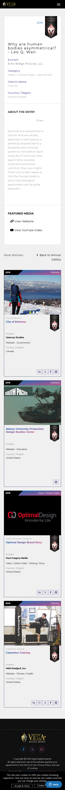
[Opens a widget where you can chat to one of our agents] (53, 784)
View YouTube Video (28, 230)
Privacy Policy (44, 765)
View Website (24, 221)
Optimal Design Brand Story (24, 542)
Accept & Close (22, 785)
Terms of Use (30, 765)
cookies (33, 768)
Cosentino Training (18, 652)
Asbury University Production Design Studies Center (25, 430)
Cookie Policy (43, 785)
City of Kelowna (16, 321)
